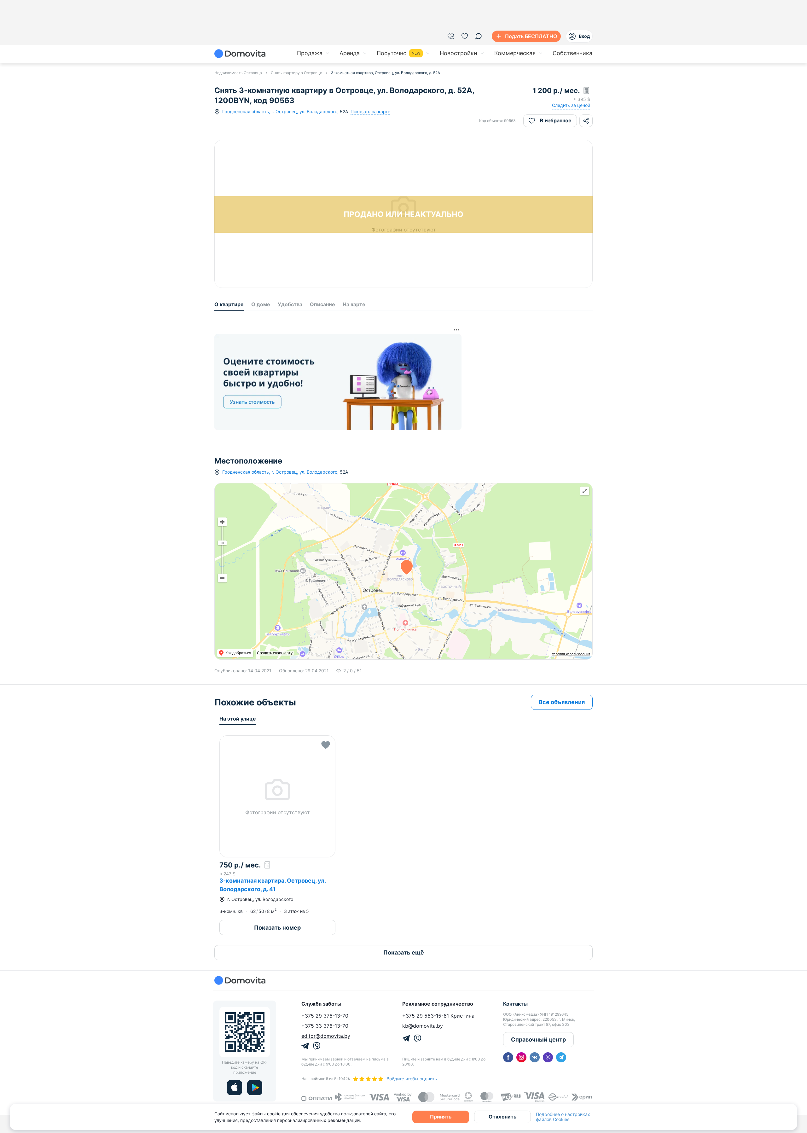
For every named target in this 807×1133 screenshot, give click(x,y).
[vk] (535, 1057)
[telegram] (561, 1057)
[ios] (234, 1087)
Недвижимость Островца (238, 72)
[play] (254, 1087)
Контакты (515, 1004)
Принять (440, 1116)
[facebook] (508, 1057)
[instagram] (521, 1057)
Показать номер (277, 927)
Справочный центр (538, 1039)
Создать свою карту (275, 653)
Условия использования (571, 654)
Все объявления (562, 702)
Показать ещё (403, 952)
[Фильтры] (451, 36)
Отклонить (502, 1116)
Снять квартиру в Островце (296, 72)
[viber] (548, 1057)
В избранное (556, 120)
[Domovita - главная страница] (239, 53)
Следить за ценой (571, 105)
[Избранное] (465, 36)
